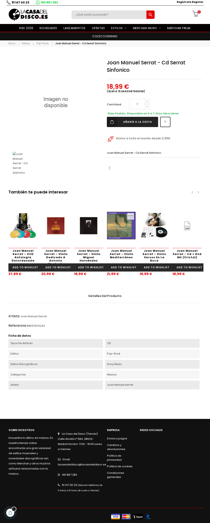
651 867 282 (49, 2)
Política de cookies (119, 466)
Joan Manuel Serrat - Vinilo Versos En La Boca (154, 256)
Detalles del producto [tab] (105, 296)
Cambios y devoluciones (116, 447)
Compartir (109, 168)
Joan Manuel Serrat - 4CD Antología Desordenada (23, 256)
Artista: (14, 316)
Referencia (17, 325)
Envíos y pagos (117, 438)
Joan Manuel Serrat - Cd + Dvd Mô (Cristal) (187, 254)
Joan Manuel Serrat (34, 316)
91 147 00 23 (20, 2)
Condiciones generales (115, 475)
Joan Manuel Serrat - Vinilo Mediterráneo (121, 254)
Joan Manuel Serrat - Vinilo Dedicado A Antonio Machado (56, 256)
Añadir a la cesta (137, 122)
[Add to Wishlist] (165, 122)
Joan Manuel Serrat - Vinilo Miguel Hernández (88, 256)
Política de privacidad (114, 458)
